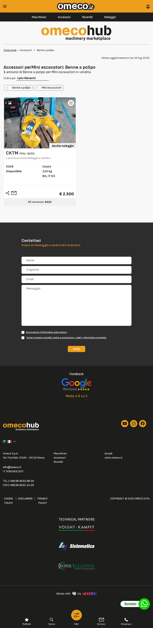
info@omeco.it (12, 467)
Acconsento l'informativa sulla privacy (46, 332)
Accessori (64, 17)
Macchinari (39, 17)
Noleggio (110, 17)
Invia (76, 349)
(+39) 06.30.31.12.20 (21, 485)
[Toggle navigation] (6, 6)
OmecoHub (10, 50)
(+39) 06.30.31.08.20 (21, 481)
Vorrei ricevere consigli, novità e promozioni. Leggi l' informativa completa (66, 337)
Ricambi (87, 17)
